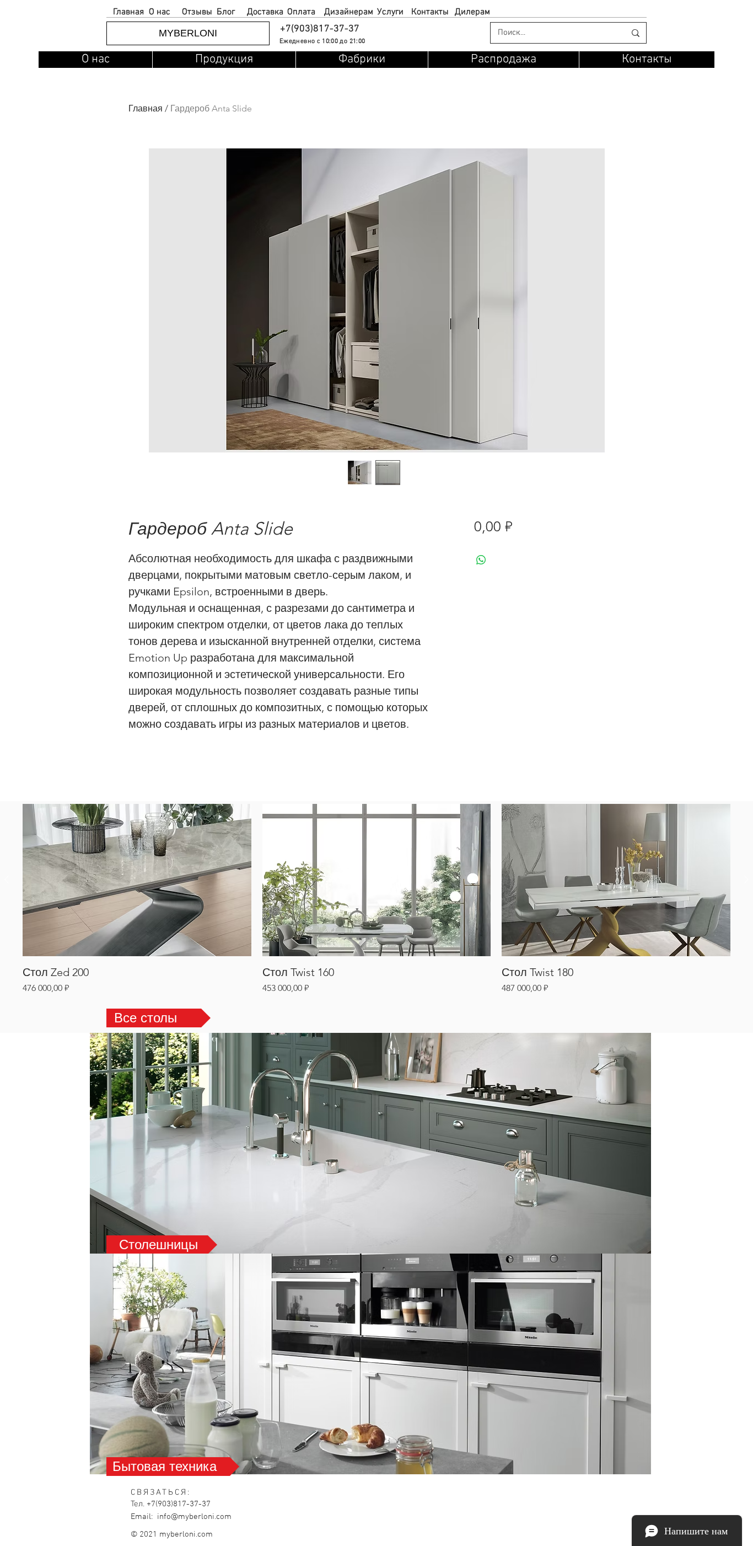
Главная (145, 108)
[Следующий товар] (746, 879)
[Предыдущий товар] (6, 879)
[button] (319, 29)
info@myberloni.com (194, 1517)
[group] (376, 899)
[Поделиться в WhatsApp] (481, 560)
